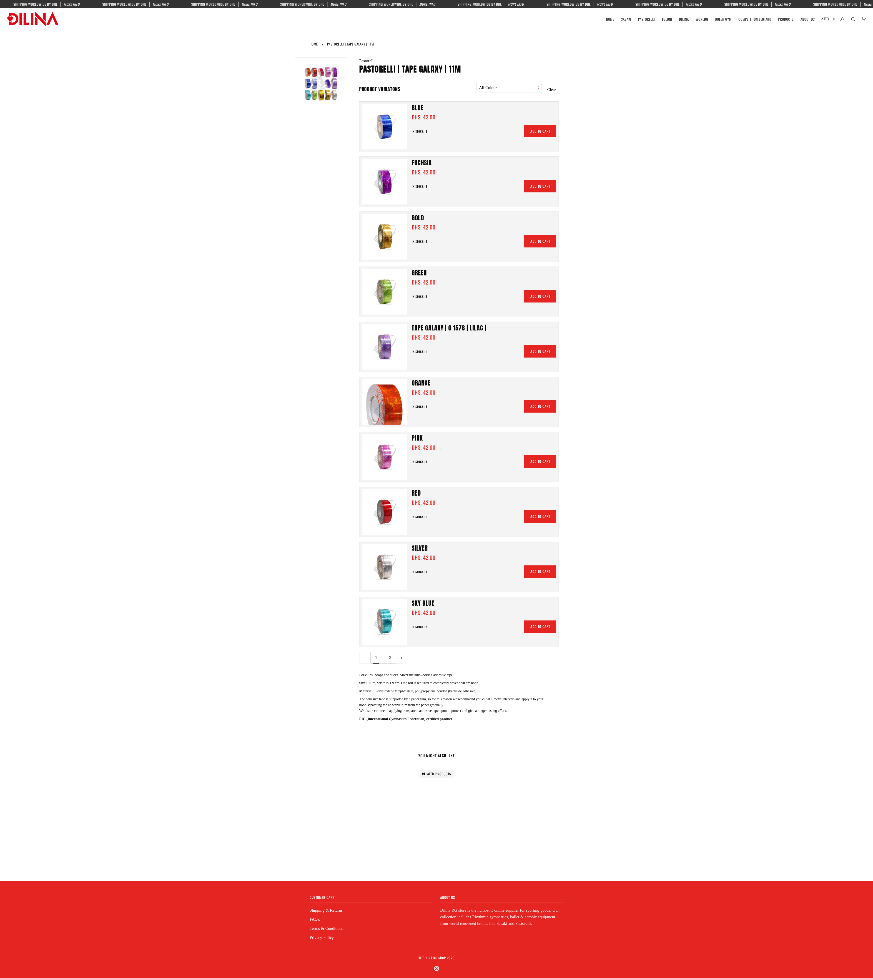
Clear (551, 89)
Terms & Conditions (326, 928)
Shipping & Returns (326, 910)
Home (314, 43)
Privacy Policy (322, 937)
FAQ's (315, 919)
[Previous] (365, 657)
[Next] (401, 657)
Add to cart (540, 131)
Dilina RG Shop (434, 957)
